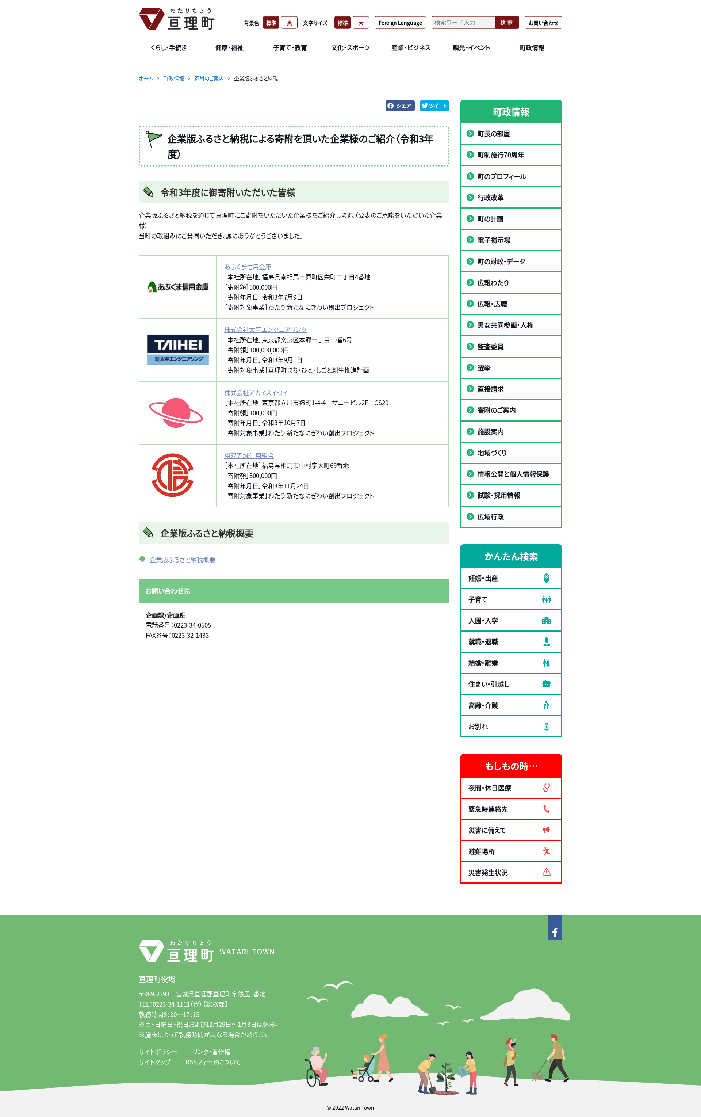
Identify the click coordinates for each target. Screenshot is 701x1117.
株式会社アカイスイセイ (256, 392)
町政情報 (174, 78)
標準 (271, 22)
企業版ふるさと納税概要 (182, 559)
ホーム (146, 78)
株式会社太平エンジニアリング (265, 329)
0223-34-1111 (171, 1004)
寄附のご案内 (209, 78)
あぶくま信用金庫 (247, 266)
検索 (507, 22)
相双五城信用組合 (249, 455)
